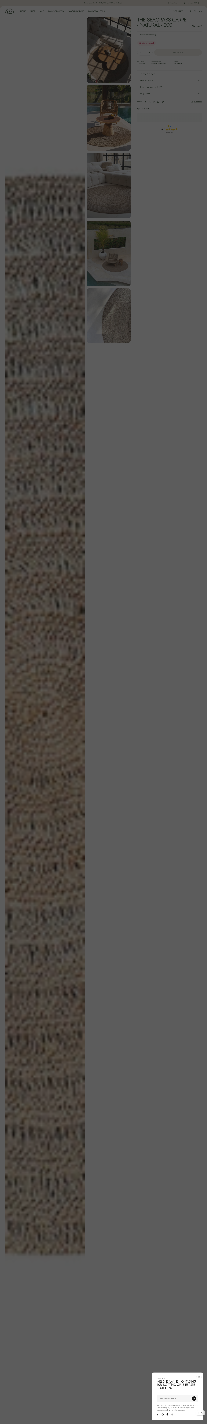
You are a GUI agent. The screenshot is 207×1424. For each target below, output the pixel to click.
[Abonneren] (194, 1398)
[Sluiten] (199, 1376)
